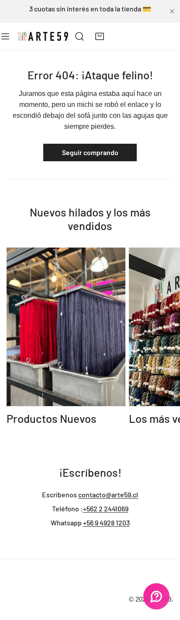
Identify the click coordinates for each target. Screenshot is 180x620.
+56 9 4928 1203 (106, 522)
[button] (100, 36)
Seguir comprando (90, 152)
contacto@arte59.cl (108, 494)
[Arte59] (43, 36)
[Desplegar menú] (5, 36)
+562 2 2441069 (105, 508)
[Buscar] (79, 36)
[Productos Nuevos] (66, 327)
